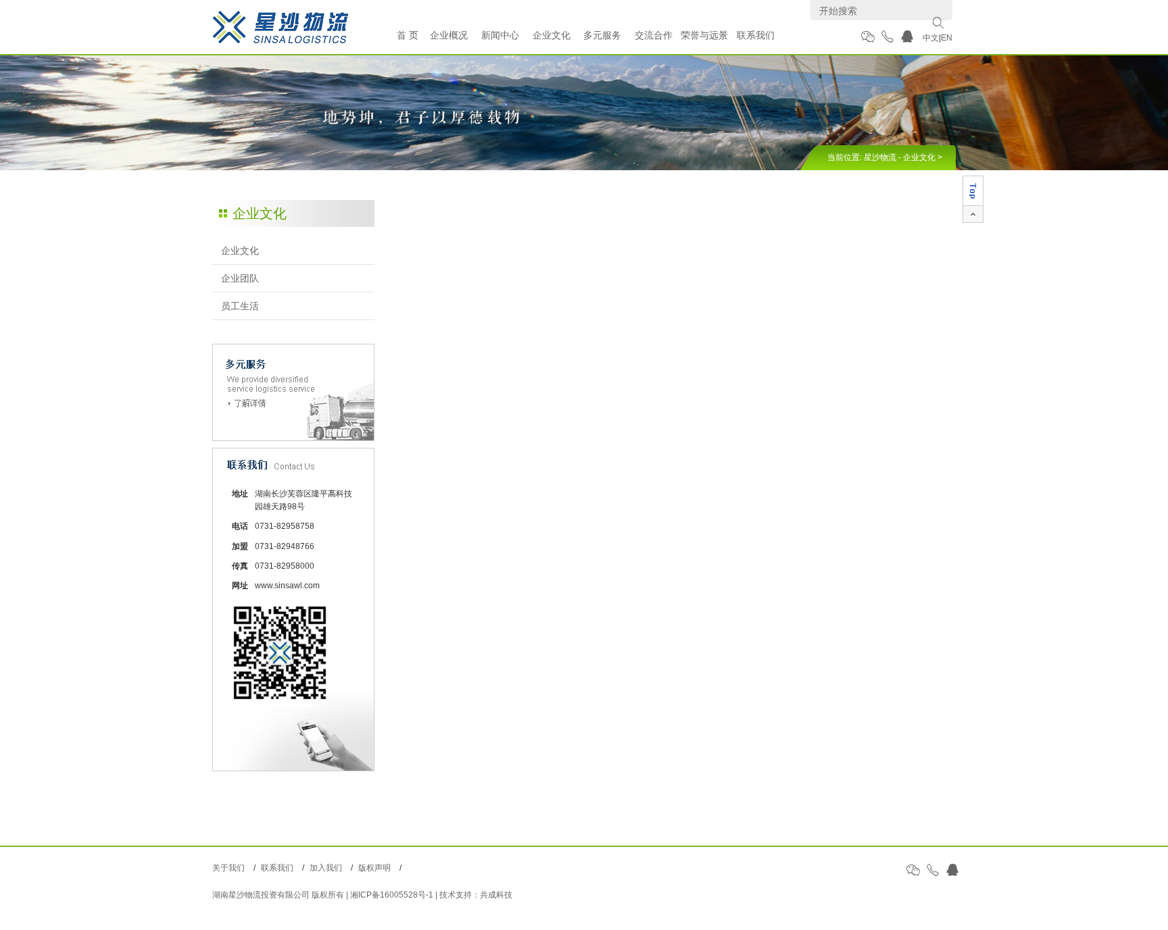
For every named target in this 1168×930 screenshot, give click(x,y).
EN (946, 38)
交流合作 (654, 35)
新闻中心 (500, 35)
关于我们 (228, 868)
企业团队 (240, 278)
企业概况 (449, 35)
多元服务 (602, 35)
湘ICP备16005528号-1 (391, 895)
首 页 (407, 35)
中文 (931, 38)
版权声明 (374, 868)
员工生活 (240, 306)
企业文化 (551, 35)
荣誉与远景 (704, 35)
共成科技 (496, 895)
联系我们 (756, 35)
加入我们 (326, 868)
